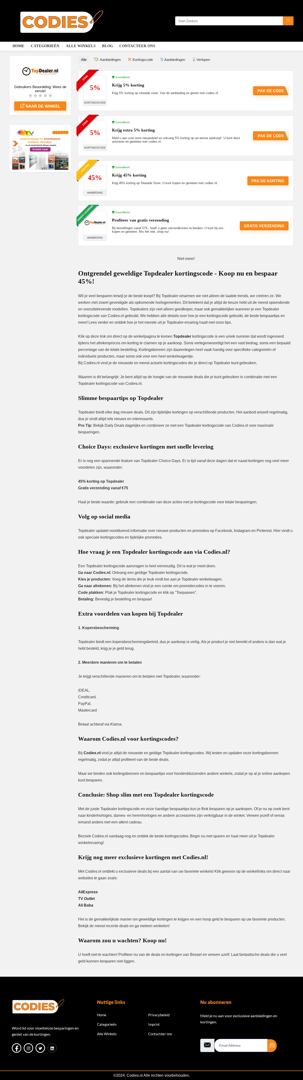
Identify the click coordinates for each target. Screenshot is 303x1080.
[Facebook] (16, 1048)
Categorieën (45, 46)
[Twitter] (40, 1048)
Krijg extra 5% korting (133, 130)
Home (18, 46)
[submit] (272, 1045)
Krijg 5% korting (128, 85)
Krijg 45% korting (129, 175)
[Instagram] (28, 1048)
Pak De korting (267, 181)
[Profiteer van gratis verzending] (95, 223)
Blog (107, 46)
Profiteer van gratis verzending (140, 220)
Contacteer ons (137, 46)
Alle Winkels (81, 46)
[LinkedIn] (52, 1048)
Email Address (211, 1035)
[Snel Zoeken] (288, 20)
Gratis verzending (264, 226)
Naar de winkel (42, 106)
